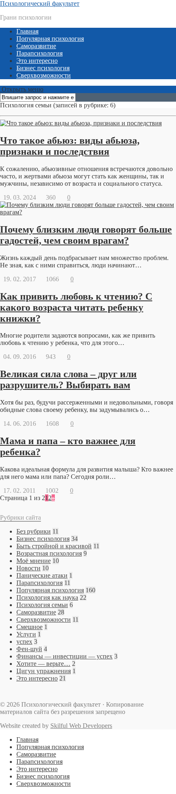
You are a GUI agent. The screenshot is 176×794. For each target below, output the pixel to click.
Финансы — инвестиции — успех (64, 656)
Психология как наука (47, 597)
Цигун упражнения (43, 670)
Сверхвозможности (43, 75)
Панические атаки (42, 575)
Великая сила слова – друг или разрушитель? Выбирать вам (68, 379)
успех (24, 641)
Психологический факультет (39, 3)
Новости (28, 568)
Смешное (29, 626)
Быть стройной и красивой (54, 546)
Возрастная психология (49, 553)
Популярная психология (50, 38)
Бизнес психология (43, 67)
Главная (27, 31)
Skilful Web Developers (81, 725)
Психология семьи (42, 604)
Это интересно (37, 60)
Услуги (26, 634)
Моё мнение (33, 560)
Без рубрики (33, 531)
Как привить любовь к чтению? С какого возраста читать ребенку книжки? (76, 307)
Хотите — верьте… (43, 663)
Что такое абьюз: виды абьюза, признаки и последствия (70, 146)
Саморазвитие (36, 45)
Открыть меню (21, 89)
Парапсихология (39, 53)
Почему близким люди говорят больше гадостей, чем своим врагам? (86, 235)
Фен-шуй (29, 648)
